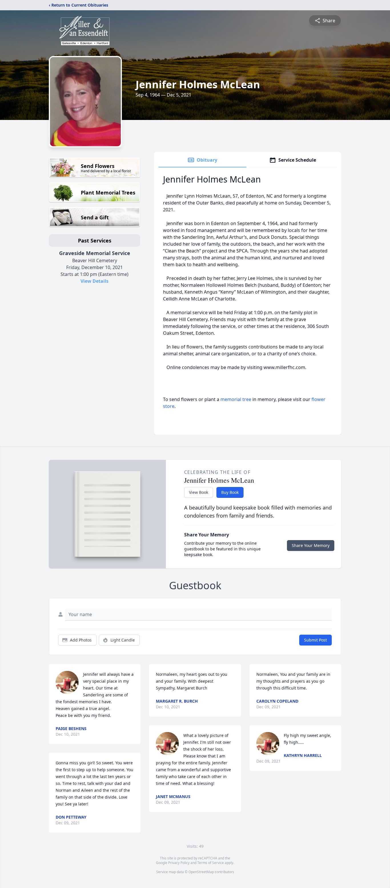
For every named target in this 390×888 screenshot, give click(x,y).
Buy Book (230, 492)
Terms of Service (210, 862)
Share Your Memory (310, 545)
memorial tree (235, 399)
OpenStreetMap (201, 871)
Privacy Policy (179, 862)
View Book (198, 492)
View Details (94, 281)
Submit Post (315, 640)
